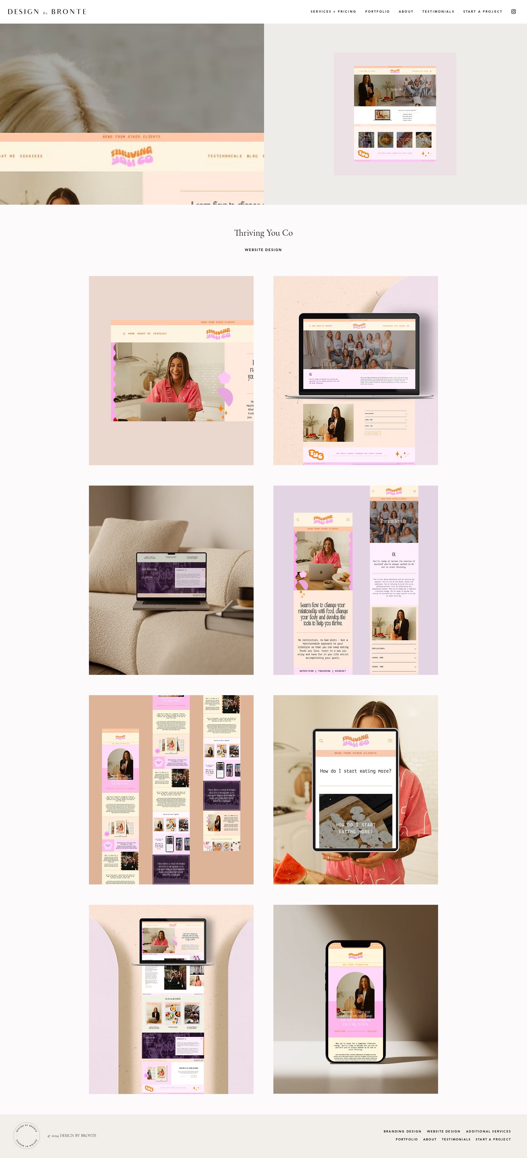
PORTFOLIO (407, 1139)
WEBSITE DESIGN (444, 1131)
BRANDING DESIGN (403, 1131)
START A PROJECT (493, 1139)
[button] (333, 11)
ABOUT (430, 1139)
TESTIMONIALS (456, 1139)
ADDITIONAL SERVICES (488, 1131)
